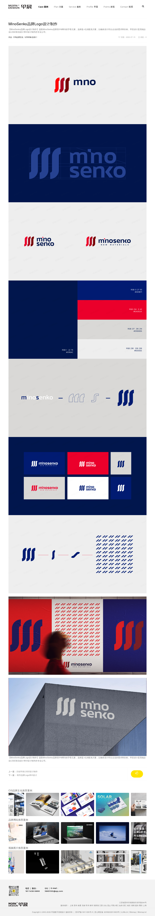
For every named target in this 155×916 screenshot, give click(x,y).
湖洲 (133, 905)
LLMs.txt (124, 912)
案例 (43, 6)
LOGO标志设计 (31, 37)
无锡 (83, 905)
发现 (109, 6)
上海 (71, 905)
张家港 (96, 905)
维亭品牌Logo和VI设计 (27, 775)
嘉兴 (137, 905)
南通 (79, 905)
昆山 (109, 905)
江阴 (101, 905)
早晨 (92, 6)
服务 (75, 6)
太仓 (105, 905)
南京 (129, 905)
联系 (126, 6)
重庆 (141, 905)
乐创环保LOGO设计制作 (27, 771)
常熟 (113, 905)
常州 (87, 905)
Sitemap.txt (142, 912)
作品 (10, 37)
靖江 (117, 905)
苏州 (75, 905)
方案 (58, 6)
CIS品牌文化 (18, 37)
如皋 (121, 905)
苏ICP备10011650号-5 (84, 912)
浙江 (125, 905)
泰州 (91, 905)
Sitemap (132, 912)
